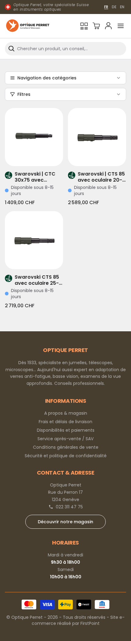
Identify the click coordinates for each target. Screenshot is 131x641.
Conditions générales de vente (65, 447)
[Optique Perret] (28, 26)
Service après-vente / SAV (65, 439)
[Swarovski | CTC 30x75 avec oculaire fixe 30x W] (34, 137)
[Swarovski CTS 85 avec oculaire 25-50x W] (34, 240)
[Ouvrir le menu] (120, 25)
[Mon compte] (108, 25)
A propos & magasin (65, 413)
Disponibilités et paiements (65, 430)
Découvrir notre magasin (65, 522)
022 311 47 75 (69, 507)
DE (114, 6)
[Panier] (96, 25)
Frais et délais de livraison (65, 422)
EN (122, 6)
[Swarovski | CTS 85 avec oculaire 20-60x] (97, 137)
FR (106, 6)
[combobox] (65, 48)
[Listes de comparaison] (84, 25)
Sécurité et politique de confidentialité (66, 456)
